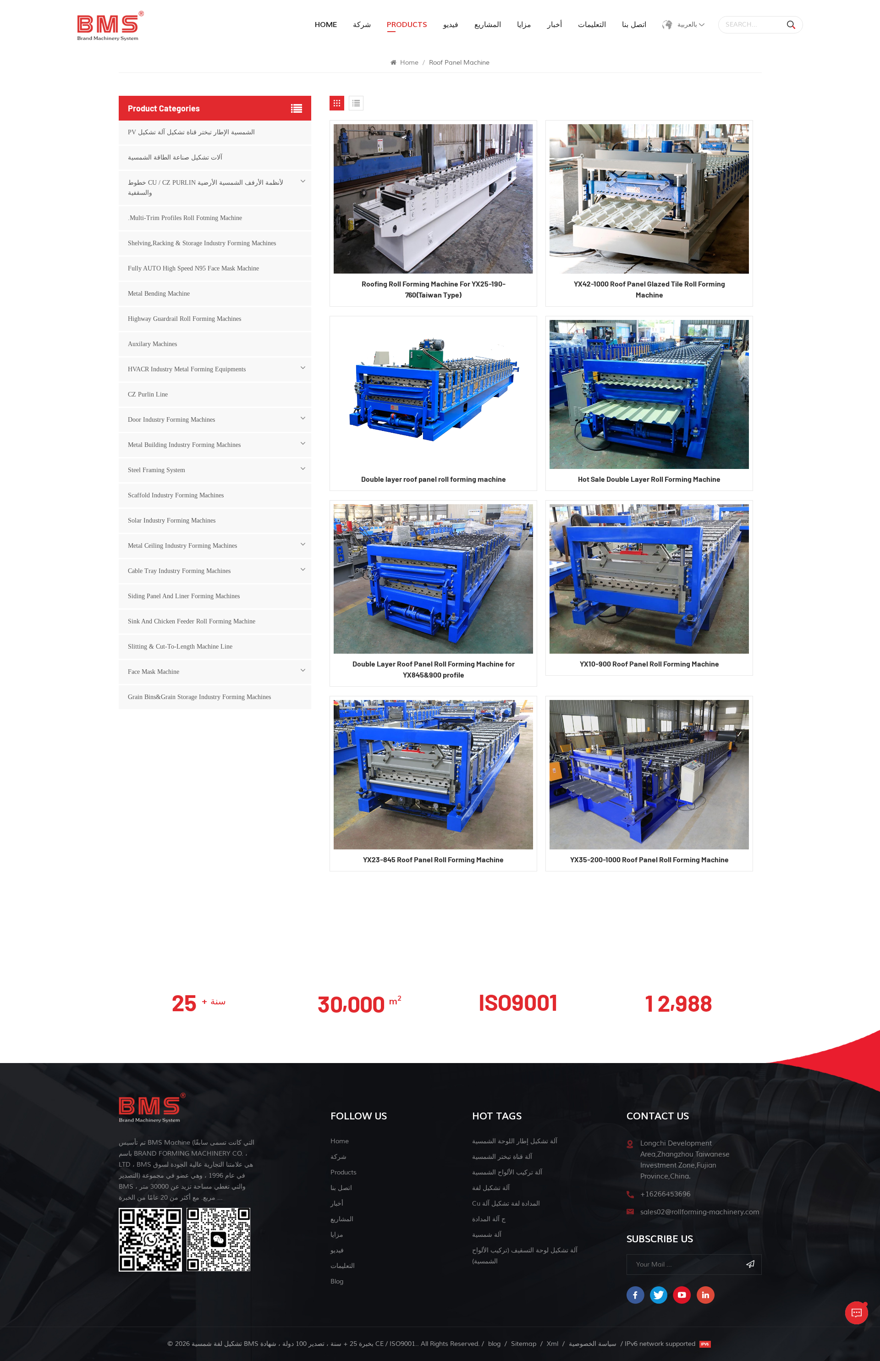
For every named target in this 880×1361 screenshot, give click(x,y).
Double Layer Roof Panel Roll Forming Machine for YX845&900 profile (433, 669)
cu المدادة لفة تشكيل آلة (506, 1203)
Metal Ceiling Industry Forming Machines (182, 545)
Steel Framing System (156, 470)
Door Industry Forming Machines (171, 419)
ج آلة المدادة (489, 1219)
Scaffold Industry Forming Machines (176, 495)
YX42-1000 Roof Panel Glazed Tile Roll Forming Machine (649, 289)
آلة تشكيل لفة (491, 1188)
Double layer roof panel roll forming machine (433, 478)
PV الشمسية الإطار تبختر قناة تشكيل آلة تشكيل (191, 132)
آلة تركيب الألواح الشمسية (507, 1172)
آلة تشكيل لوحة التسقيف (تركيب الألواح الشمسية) (525, 1255)
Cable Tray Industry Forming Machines (179, 571)
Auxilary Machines (152, 344)
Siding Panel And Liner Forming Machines (184, 596)
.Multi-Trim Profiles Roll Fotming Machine (185, 218)
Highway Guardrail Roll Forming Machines (184, 318)
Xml (552, 1344)
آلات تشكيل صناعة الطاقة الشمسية (175, 157)
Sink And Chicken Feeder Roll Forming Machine (191, 621)
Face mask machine (153, 671)
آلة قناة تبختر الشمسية (502, 1157)
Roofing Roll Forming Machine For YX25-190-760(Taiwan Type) (434, 289)
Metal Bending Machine (159, 293)
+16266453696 (665, 1194)
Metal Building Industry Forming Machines (184, 444)
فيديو (450, 24)
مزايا (524, 24)
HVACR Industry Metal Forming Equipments (187, 369)
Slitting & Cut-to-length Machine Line (180, 646)
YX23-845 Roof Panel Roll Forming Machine (433, 859)
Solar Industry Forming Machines (171, 520)
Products (343, 1172)
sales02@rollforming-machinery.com (699, 1212)
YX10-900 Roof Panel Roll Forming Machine (649, 663)
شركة (362, 24)
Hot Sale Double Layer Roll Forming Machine (649, 478)
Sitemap (523, 1344)
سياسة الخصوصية (592, 1344)
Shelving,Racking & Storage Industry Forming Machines (202, 243)
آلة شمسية (486, 1235)
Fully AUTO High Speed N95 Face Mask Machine (193, 268)
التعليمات (592, 24)
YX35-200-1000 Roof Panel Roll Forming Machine (649, 859)
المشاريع (487, 24)
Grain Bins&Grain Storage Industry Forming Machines (199, 697)
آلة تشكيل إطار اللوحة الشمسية (514, 1141)
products (407, 24)
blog (336, 1281)
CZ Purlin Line (148, 394)
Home (326, 24)
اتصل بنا (634, 24)
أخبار (554, 24)
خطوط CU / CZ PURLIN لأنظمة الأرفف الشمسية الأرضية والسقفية (205, 187)
